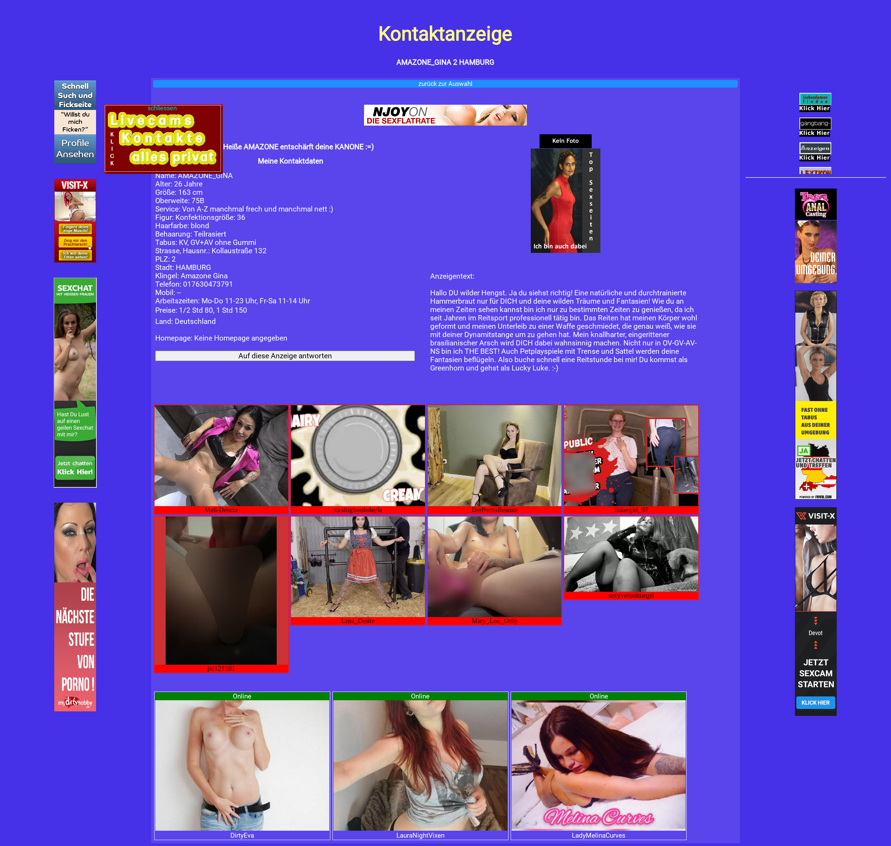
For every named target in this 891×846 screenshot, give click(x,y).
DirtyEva (242, 835)
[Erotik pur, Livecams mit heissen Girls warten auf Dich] (445, 115)
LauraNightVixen (420, 835)
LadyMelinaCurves (598, 835)
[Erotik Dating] (816, 252)
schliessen (163, 108)
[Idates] (75, 122)
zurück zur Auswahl (445, 83)
